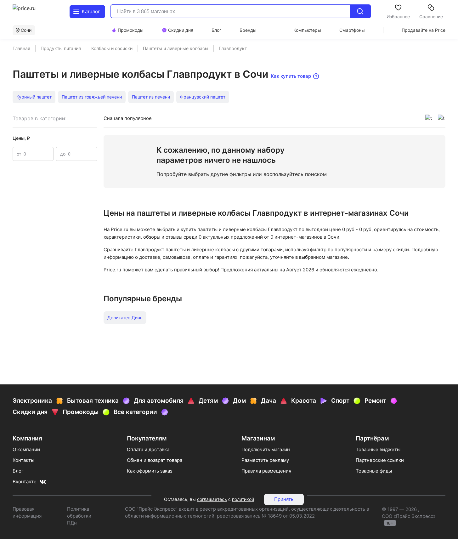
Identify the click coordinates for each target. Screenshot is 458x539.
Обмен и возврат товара (154, 460)
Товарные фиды (374, 471)
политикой (243, 499)
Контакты (23, 460)
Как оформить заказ (149, 471)
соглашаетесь (212, 499)
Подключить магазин (265, 449)
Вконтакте (25, 482)
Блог (18, 471)
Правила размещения (266, 471)
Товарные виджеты (378, 449)
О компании (26, 449)
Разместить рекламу (265, 460)
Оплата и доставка (148, 449)
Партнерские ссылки (380, 460)
